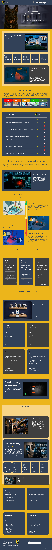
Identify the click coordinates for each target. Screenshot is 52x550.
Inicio (3, 539)
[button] (12, 105)
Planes (3, 540)
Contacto (4, 544)
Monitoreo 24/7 (5, 542)
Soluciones (4, 541)
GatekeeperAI (4, 543)
